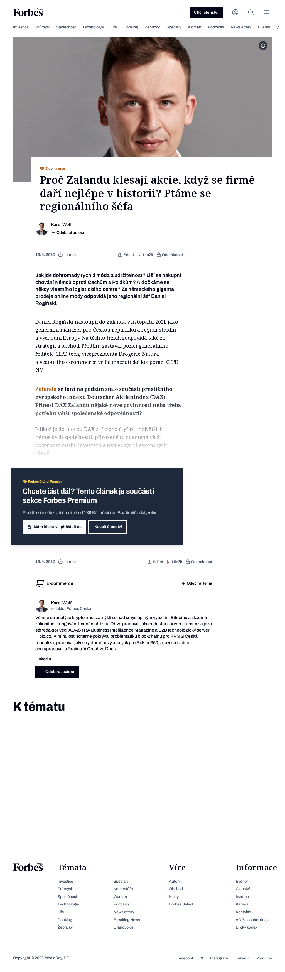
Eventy (264, 27)
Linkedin (43, 659)
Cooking (131, 27)
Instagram (219, 958)
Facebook (185, 958)
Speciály (173, 27)
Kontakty (243, 912)
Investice (21, 27)
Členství (243, 889)
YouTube (264, 958)
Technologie (93, 27)
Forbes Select (181, 904)
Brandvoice (124, 927)
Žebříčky (152, 27)
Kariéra (242, 904)
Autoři (174, 881)
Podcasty (216, 27)
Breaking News (127, 920)
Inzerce (242, 897)
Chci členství (206, 12)
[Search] (250, 12)
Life (113, 27)
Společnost (66, 27)
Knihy (174, 897)
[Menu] (266, 12)
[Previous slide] (7, 27)
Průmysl (42, 27)
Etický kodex (246, 927)
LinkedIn (242, 958)
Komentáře (123, 889)
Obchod (176, 889)
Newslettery (241, 27)
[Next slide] (277, 27)
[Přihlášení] (235, 12)
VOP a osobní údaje (253, 920)
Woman (194, 27)
